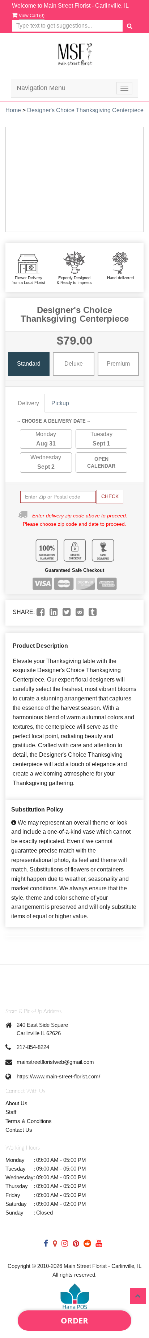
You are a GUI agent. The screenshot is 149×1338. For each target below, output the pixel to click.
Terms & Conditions (28, 1121)
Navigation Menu (41, 87)
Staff (10, 1112)
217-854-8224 (33, 1047)
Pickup (60, 403)
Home (13, 110)
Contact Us (18, 1130)
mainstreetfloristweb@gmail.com (55, 1062)
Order (74, 1320)
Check (110, 496)
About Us (16, 1103)
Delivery (28, 403)
